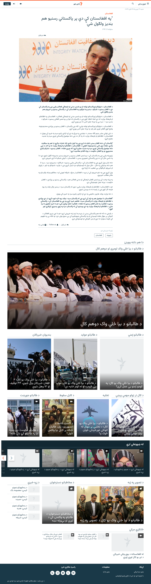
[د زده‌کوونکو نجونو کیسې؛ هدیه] (34, 507)
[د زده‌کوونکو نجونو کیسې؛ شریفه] (34, 516)
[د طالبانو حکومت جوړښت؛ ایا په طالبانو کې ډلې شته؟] (23, 418)
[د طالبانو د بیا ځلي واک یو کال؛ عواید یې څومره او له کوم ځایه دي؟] (75, 364)
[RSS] (52, 573)
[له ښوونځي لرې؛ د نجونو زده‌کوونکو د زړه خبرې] (128, 458)
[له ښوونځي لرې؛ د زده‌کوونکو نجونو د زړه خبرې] (93, 458)
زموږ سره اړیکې (139, 572)
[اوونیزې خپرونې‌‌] (14, 4)
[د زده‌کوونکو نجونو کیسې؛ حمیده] (34, 498)
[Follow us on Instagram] (57, 573)
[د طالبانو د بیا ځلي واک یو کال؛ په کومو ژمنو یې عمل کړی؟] (122, 364)
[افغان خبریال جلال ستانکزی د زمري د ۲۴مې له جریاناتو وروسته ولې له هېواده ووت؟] (68, 536)
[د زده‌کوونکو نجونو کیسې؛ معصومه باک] (34, 489)
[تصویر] (20, 4)
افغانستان (109, 13)
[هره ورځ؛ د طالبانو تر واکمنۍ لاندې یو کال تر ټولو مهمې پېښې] (128, 418)
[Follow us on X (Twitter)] (68, 573)
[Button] (42, 35)
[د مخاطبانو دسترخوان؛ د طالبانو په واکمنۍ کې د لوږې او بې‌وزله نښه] (58, 505)
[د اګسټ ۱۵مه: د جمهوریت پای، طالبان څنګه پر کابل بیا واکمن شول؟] (58, 418)
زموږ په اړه (106, 572)
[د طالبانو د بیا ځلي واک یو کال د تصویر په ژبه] (110, 505)
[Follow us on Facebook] (73, 573)
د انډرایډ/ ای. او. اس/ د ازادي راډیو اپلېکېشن (130, 576)
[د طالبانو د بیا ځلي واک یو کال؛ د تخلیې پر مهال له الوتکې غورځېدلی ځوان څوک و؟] (93, 418)
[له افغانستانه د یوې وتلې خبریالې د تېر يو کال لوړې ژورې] (128, 542)
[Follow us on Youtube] (63, 573)
